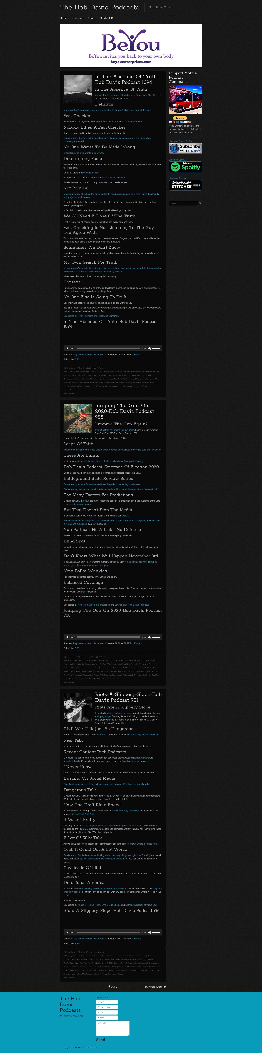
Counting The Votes (91, 668)
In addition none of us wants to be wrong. (84, 153)
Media (107, 671)
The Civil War (127, 386)
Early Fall (119, 959)
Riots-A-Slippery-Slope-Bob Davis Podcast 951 (128, 697)
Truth (142, 386)
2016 (69, 660)
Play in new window (82, 354)
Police (95, 970)
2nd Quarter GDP (73, 955)
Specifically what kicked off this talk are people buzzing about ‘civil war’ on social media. (107, 784)
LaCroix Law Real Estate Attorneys (132, 604)
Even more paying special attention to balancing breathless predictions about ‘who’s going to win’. (111, 489)
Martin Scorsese (105, 966)
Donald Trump (110, 959)
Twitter (86, 678)
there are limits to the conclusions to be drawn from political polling (110, 461)
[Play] (67, 348)
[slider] (156, 348)
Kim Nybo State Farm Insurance (94, 604)
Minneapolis (116, 966)
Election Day (111, 668)
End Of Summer (148, 959)
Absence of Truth (73, 371)
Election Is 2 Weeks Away (125, 668)
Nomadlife (114, 382)
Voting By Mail (94, 678)
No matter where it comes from (142, 843)
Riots (65, 974)
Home (63, 18)
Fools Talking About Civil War (102, 963)
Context (66, 375)
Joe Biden (80, 966)
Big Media (148, 955)
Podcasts (77, 18)
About (91, 18)
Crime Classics (93, 959)
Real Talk (144, 970)
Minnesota (121, 671)
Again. (126, 515)
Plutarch (122, 382)
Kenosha (88, 966)
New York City (69, 970)
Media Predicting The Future (123, 379)
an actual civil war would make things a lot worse (98, 858)
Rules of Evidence (70, 386)
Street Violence (93, 974)
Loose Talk (95, 966)
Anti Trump (113, 660)
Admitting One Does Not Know (90, 371)
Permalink (70, 393)
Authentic (126, 371)
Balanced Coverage (149, 660)
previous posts (153, 987)
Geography (102, 375)
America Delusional (114, 955)
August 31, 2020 (86, 952)
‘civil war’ (101, 734)
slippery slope (104, 716)
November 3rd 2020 (151, 671)
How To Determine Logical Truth (139, 375)
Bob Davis (71, 368)
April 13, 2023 (86, 368)
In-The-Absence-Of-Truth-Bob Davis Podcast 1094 (127, 79)
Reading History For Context (136, 382)
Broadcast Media (145, 664)
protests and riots (113, 713)
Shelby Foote (99, 386)
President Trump (145, 675)
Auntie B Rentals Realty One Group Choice (99, 905)
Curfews (101, 959)
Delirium (73, 375)
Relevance (150, 382)
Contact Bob (108, 18)
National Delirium (152, 379)
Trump (80, 678)
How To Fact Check (70, 379)
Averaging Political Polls (133, 660)
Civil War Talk (82, 959)
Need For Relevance (70, 382)
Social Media (68, 678)
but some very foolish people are (143, 734)
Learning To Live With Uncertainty (90, 379)
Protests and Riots (134, 970)
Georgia (156, 668)
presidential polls (72, 761)
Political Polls (98, 675)
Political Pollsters (110, 675)
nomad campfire (134, 121)
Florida (149, 668)
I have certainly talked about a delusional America (101, 888)
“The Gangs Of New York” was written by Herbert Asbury (111, 825)
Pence (70, 675)
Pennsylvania (77, 675)
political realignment (139, 757)
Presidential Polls (120, 970)
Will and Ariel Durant (71, 390)
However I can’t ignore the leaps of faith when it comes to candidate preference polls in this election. (112, 449)
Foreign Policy (92, 375)
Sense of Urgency (88, 386)
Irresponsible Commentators (149, 963)
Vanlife (147, 386)
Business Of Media (70, 668)
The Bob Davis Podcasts (99, 7)
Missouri (129, 671)
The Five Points (105, 974)
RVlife (79, 386)
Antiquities (118, 371)
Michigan (113, 671)
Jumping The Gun (75, 671)
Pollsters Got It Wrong (130, 675)
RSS (77, 359)
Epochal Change (69, 963)
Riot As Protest (153, 970)
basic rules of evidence (113, 177)
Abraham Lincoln (87, 955)
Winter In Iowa (106, 678)
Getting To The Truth (114, 375)
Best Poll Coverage (84, 664)
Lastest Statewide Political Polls (93, 671)
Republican (156, 675)
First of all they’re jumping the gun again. (115, 430)
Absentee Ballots (78, 660)
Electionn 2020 (140, 668)
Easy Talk (127, 959)
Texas (75, 678)
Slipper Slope (72, 974)
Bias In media (97, 664)
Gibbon (125, 375)
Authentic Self (136, 371)
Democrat (102, 668)
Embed (137, 354)
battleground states (81, 504)
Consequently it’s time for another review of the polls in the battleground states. (102, 484)
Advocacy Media (108, 371)
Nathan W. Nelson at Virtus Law (141, 905)
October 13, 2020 (87, 657)
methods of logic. (90, 172)
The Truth (136, 386)
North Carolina (138, 671)
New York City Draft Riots (126, 810)
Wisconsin (115, 678)
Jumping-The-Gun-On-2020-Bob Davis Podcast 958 (124, 411)
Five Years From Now (83, 963)
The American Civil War (113, 386)
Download (99, 354)
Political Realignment (106, 970)
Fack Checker (81, 375)
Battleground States (70, 664)
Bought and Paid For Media (128, 664)
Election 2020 (137, 959)
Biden (115, 664)
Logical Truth (107, 379)
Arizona (121, 660)
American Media (103, 660)
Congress (80, 668)
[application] (113, 348)
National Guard (154, 966)
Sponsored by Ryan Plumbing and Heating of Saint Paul (91, 316)
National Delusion (141, 966)
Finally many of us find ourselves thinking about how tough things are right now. (102, 855)
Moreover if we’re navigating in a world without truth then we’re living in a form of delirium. (107, 110)
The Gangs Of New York (82, 814)
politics (119, 675)
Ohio (65, 675)
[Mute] (149, 348)
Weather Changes (117, 974)
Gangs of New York (120, 963)
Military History (139, 379)
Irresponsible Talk (70, 966)
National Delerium (128, 966)
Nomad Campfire (104, 382)
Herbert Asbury (133, 963)
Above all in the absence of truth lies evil (114, 95)
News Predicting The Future (88, 382)
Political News (88, 675)
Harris (66, 671)
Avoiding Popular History (150, 371)
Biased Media (108, 664)
